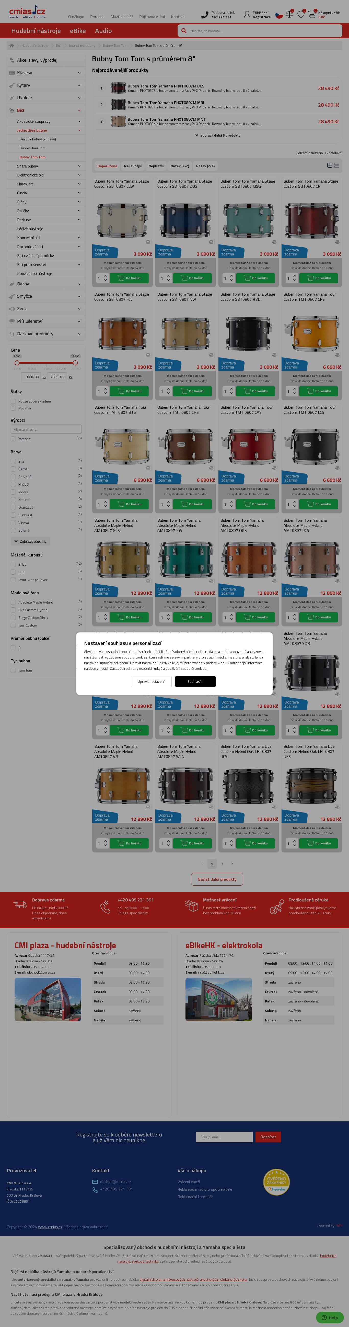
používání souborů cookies (186, 668)
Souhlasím (195, 681)
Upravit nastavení (151, 681)
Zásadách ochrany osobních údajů (136, 668)
